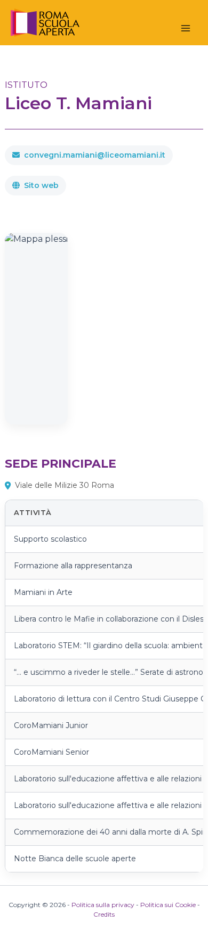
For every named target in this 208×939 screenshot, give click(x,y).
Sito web (41, 185)
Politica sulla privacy (102, 905)
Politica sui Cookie (168, 905)
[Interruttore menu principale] (185, 28)
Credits (104, 914)
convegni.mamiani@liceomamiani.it (94, 155)
